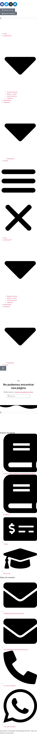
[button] (18, 199)
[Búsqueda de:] (18, 396)
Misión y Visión (12, 94)
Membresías (7, 100)
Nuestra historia (12, 92)
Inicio (5, 34)
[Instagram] (11, 4)
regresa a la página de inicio (24, 392)
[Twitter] (6, 4)
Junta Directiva (12, 96)
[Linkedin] (15, 4)
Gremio (5, 161)
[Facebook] (2, 4)
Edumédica (10, 159)
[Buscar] (9, 396)
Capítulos (10, 98)
